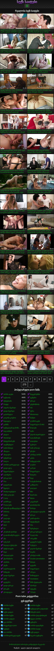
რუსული (33, 545)
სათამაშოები (35, 438)
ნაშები (32, 418)
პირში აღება (8, 394)
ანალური (7, 455)
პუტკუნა (33, 589)
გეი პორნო (7, 622)
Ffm (31, 525)
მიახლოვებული (9, 492)
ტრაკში (6, 589)
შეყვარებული (8, 471)
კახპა (32, 458)
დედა (5, 515)
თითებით (34, 441)
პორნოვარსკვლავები (11, 636)
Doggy (5, 404)
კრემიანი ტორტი (10, 532)
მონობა (6, 512)
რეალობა (34, 535)
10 (44, 379)
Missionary (34, 414)
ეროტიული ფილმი (37, 512)
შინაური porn (35, 612)
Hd (31, 408)
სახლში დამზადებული (12, 508)
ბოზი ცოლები (8, 495)
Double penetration (37, 559)
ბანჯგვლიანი (35, 461)
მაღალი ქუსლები (10, 545)
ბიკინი (32, 552)
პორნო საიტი (35, 629)
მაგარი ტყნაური (36, 636)
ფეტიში (33, 565)
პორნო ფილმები (36, 626)
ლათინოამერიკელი (11, 535)
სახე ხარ (6, 542)
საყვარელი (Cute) (37, 424)
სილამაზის (7, 431)
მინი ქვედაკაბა (36, 582)
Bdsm (32, 498)
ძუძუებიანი (7, 401)
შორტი (33, 508)
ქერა (32, 411)
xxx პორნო (7, 632)
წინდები (6, 572)
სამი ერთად (35, 448)
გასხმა (6, 424)
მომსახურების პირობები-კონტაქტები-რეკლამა (27, 644)
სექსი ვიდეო (8, 612)
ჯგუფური (6, 582)
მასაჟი (32, 562)
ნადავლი (7, 421)
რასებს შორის (35, 482)
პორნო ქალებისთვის (38, 615)
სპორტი (33, 586)
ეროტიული (7, 592)
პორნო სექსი (8, 605)
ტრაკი (32, 401)
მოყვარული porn (10, 626)
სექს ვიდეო (34, 632)
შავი (32, 478)
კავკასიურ (34, 502)
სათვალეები (8, 555)
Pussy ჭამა (7, 505)
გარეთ (33, 468)
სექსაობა (7, 398)
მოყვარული (35, 471)
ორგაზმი (33, 539)
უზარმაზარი (8, 559)
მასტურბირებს (9, 441)
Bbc (31, 492)
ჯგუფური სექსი (36, 542)
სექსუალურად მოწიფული (12, 428)
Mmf (5, 525)
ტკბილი (33, 445)
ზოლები (33, 428)
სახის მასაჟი (8, 448)
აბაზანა (6, 562)
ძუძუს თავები (8, 549)
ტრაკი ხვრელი (36, 532)
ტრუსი (32, 451)
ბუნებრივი (7, 458)
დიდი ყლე (7, 468)
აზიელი (6, 451)
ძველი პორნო (35, 619)
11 (50, 379)
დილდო (33, 488)
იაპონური (7, 475)
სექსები (6, 629)
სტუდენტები (35, 522)
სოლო (6, 461)
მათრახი (33, 495)
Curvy (5, 498)
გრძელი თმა (35, 555)
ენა (4, 539)
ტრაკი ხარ (7, 478)
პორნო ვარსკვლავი (11, 465)
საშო (32, 431)
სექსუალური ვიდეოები (39, 609)
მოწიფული (34, 575)
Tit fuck (32, 592)
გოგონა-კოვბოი (9, 418)
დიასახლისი (35, 505)
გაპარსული (8, 414)
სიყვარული (34, 569)
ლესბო (33, 465)
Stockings (7, 438)
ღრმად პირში (35, 455)
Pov (4, 482)
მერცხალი (34, 528)
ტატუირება (7, 485)
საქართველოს (9, 569)
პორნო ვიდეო (9, 619)
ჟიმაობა (6, 609)
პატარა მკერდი (9, 408)
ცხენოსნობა (34, 404)
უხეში (5, 565)
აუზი (5, 579)
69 (4, 528)
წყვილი (6, 488)
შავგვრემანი (35, 394)
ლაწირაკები (35, 421)
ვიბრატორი (34, 518)
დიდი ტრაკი (8, 586)
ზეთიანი (6, 522)
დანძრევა (7, 502)
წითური (33, 475)
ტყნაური (33, 622)
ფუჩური (33, 398)
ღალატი (6, 518)
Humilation (34, 579)
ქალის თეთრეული (37, 435)
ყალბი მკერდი (36, 549)
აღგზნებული (8, 445)
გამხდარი (34, 485)
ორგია (32, 572)
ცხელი (6, 435)
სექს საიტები (27, 2)
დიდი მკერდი (8, 411)
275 (24, 384)
